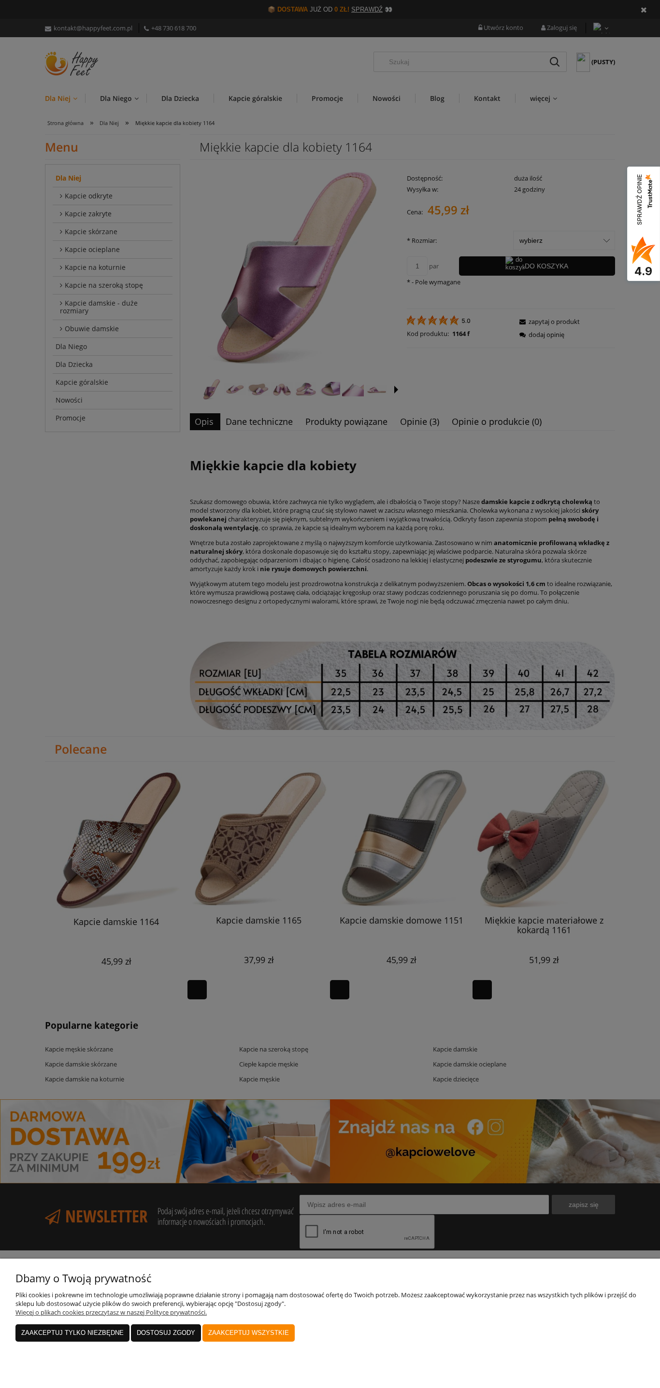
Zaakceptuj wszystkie (248, 1332)
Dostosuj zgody (166, 1332)
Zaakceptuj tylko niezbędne (72, 1332)
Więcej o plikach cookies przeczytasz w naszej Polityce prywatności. (111, 1312)
